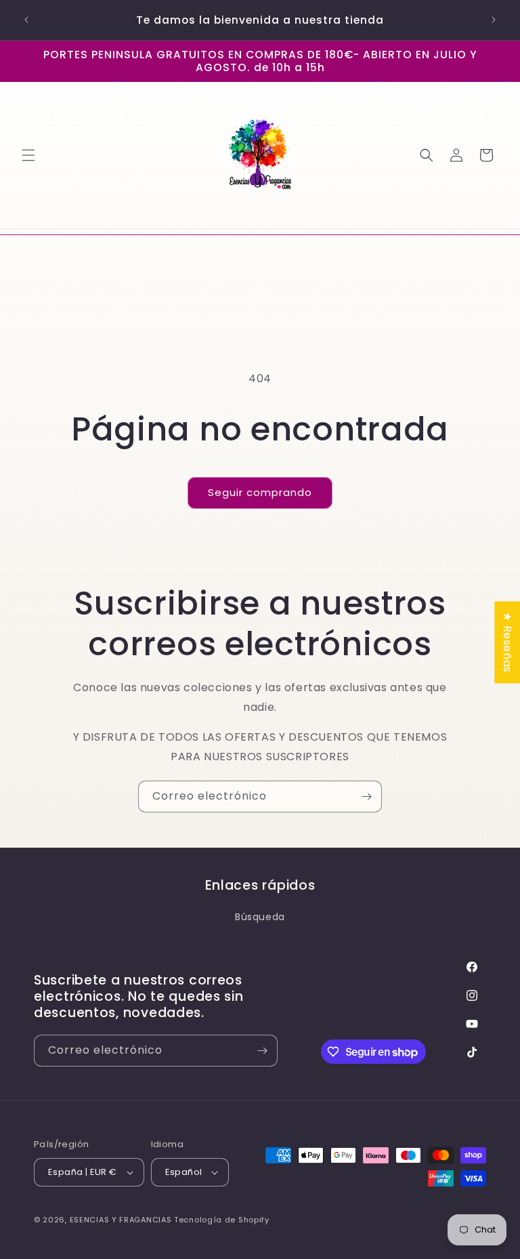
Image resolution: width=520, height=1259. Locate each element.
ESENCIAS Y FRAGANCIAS (121, 1219)
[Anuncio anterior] (26, 20)
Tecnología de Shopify (221, 1219)
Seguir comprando (260, 492)
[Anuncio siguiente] (493, 20)
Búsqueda (260, 917)
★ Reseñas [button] (507, 642)
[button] (28, 155)
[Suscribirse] (366, 796)
